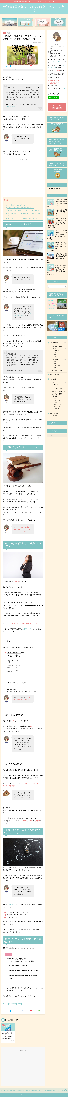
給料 (4, 32)
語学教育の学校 (57, 413)
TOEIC (58, 382)
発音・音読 (57, 406)
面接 (55, 367)
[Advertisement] (23, 177)
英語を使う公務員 (58, 370)
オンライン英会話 (58, 394)
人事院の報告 (26, 629)
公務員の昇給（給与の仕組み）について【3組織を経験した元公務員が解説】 (57, 234)
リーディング (57, 402)
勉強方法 (56, 364)
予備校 (56, 361)
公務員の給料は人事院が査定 (17, 205)
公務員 (5, 1003)
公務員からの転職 (58, 346)
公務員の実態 (13, 1003)
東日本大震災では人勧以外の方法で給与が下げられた (24, 214)
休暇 (55, 352)
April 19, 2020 (10, 106)
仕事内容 (56, 350)
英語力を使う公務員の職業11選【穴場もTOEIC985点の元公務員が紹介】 (57, 256)
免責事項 (19, 1094)
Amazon (56, 398)
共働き (56, 354)
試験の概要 (57, 366)
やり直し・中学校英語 (58, 391)
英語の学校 (57, 379)
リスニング (57, 400)
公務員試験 (58, 359)
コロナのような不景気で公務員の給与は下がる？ (24, 210)
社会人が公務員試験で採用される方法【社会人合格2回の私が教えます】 (57, 269)
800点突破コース (60, 388)
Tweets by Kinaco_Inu (54, 188)
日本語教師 (58, 415)
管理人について (57, 374)
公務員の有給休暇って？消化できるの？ (61, 211)
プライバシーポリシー (9, 1094)
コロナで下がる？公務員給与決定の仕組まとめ (23, 218)
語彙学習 (56, 408)
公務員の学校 (57, 343)
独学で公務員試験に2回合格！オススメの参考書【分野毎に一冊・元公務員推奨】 (57, 222)
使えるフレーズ (58, 404)
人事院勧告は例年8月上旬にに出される (20, 208)
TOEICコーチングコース (59, 385)
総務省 (11, 904)
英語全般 (58, 396)
